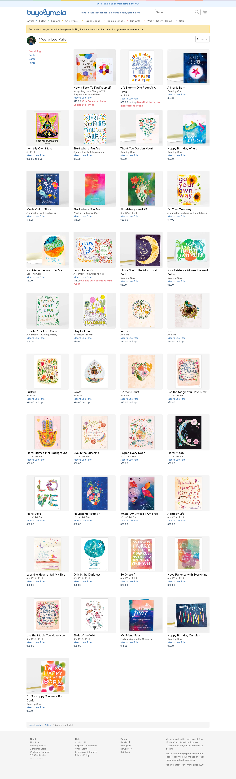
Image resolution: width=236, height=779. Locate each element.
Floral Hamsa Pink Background (46, 452)
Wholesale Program (40, 751)
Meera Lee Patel (83, 97)
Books (32, 55)
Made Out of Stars (38, 209)
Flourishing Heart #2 (133, 209)
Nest (170, 331)
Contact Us (81, 742)
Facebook (125, 742)
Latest (42, 21)
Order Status (81, 748)
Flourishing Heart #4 (87, 513)
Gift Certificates (38, 755)
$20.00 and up (34, 159)
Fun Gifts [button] (135, 21)
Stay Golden (82, 331)
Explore (55, 21)
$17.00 (170, 219)
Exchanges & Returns (86, 751)
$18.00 (93, 282)
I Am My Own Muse (39, 148)
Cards (32, 59)
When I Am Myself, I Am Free (139, 513)
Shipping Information (86, 745)
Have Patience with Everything (187, 574)
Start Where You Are (87, 148)
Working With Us (38, 745)
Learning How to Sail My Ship (45, 574)
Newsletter (125, 748)
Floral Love (33, 513)
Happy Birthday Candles (183, 635)
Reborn (125, 331)
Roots (77, 392)
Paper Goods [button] (93, 21)
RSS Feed (125, 751)
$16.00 (77, 159)
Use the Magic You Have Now (186, 392)
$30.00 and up (140, 103)
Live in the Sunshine (86, 452)
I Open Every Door (132, 452)
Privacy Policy (82, 755)
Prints (32, 62)
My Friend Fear (130, 635)
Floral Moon (175, 452)
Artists (30, 21)
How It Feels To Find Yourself (92, 87)
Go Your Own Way (179, 209)
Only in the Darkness (87, 574)
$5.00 (170, 98)
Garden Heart (129, 392)
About (33, 739)
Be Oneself (127, 574)
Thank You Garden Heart (136, 148)
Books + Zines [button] (115, 21)
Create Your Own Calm (41, 331)
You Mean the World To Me (44, 270)
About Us (34, 742)
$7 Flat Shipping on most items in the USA (118, 3)
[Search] (197, 12)
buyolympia (35, 724)
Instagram (125, 745)
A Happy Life (175, 513)
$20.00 (124, 219)
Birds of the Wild (84, 635)
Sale (181, 21)
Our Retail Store (38, 748)
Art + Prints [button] (71, 21)
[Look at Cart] (205, 12)
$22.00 (90, 102)
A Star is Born (176, 87)
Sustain (31, 392)
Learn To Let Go (84, 270)
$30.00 (77, 341)
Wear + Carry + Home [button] (160, 21)
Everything (35, 51)
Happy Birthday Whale (182, 148)
